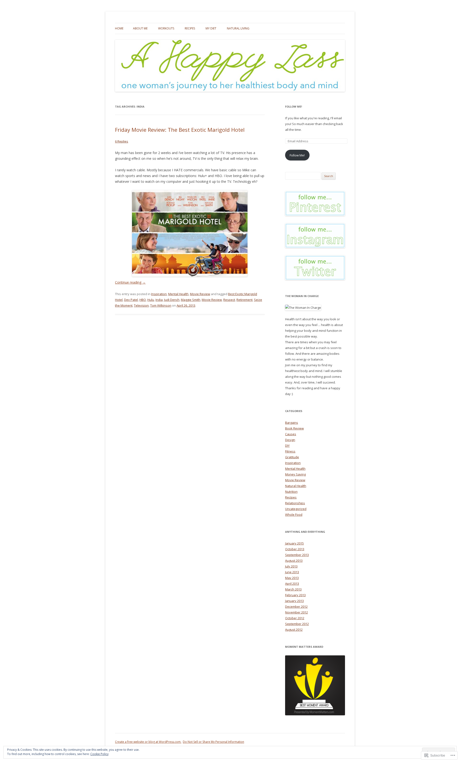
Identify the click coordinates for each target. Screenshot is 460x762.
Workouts (166, 28)
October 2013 (294, 549)
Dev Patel (131, 300)
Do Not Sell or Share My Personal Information (213, 742)
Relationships (295, 503)
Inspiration (159, 294)
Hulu (150, 300)
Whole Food (293, 514)
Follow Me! (293, 106)
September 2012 (297, 624)
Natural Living (238, 28)
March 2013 (293, 589)
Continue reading (130, 282)
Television (141, 305)
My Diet (211, 28)
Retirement (244, 300)
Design (290, 440)
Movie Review (200, 294)
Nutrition (291, 491)
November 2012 (296, 612)
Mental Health (178, 294)
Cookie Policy (99, 754)
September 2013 (297, 555)
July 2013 (291, 566)
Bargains (291, 422)
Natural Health (295, 486)
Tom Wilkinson (160, 305)
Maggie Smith (190, 300)
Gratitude (292, 457)
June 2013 (292, 572)
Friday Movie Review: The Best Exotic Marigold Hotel (180, 129)
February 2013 (295, 595)
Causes (290, 434)
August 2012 (294, 629)
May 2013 (292, 578)
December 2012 (296, 606)
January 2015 (294, 543)
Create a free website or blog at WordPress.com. (148, 742)
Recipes (190, 28)
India (159, 300)
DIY (287, 445)
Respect (229, 300)
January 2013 (294, 601)
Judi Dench (171, 300)
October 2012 (294, 618)
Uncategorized (295, 509)
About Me (140, 28)
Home (119, 28)
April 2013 (292, 583)
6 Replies (121, 141)
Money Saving (295, 474)
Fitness (290, 451)
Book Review (294, 428)
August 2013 (294, 560)
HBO (142, 300)
